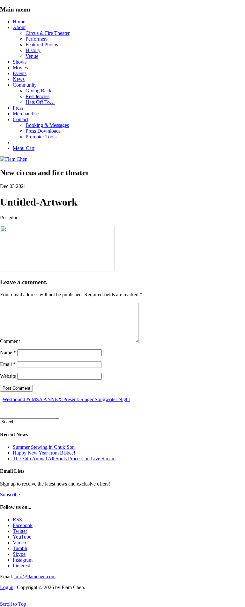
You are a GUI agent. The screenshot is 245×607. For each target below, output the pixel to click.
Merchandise (26, 113)
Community (25, 85)
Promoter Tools (41, 136)
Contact (20, 119)
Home (19, 21)
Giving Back (38, 90)
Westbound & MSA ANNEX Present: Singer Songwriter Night (66, 399)
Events (19, 73)
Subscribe (10, 494)
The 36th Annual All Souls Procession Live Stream (64, 458)
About (19, 27)
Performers (37, 39)
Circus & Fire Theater (48, 33)
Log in (6, 587)
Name (8, 352)
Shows (19, 62)
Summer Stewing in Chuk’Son (44, 447)
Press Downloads (43, 131)
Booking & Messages (47, 125)
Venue (32, 56)
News (19, 79)
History (33, 50)
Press (18, 108)
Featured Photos (42, 44)
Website (8, 376)
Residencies (37, 96)
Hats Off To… (40, 102)
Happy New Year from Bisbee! (44, 452)
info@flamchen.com (35, 576)
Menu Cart (23, 148)
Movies (20, 67)
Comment (10, 341)
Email (8, 364)
